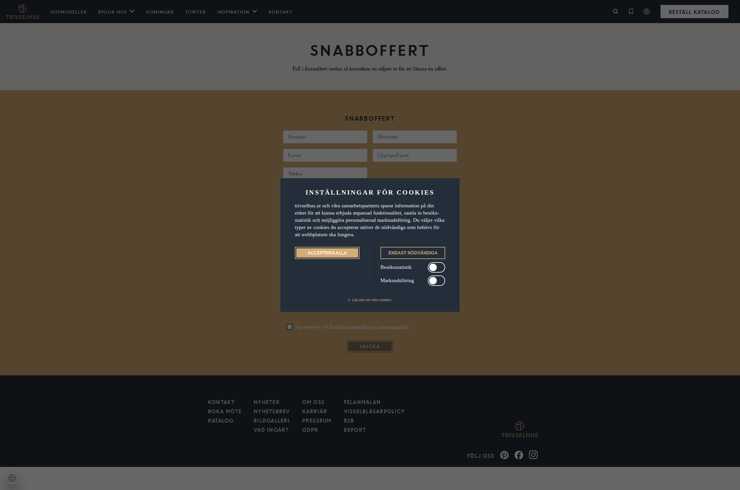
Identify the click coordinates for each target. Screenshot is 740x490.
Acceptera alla (327, 252)
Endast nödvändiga (413, 252)
